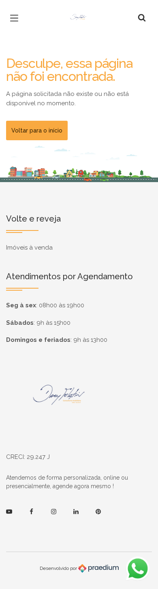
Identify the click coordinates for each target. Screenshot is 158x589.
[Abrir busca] (142, 18)
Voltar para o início (36, 130)
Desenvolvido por (59, 568)
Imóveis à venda (29, 247)
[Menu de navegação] (16, 18)
